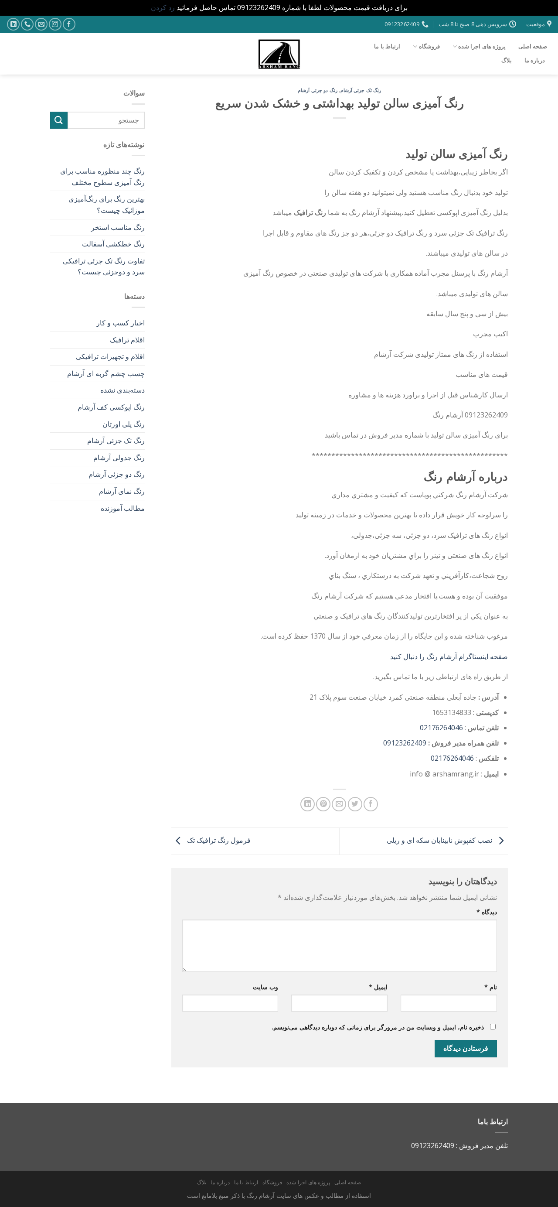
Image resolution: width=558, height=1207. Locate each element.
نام (490, 987)
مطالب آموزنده (123, 508)
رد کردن (163, 7)
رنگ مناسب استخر (118, 227)
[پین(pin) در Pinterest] (323, 804)
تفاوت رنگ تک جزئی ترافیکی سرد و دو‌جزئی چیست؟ (104, 266)
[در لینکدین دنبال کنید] (13, 24)
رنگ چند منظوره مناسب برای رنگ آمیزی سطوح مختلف (102, 176)
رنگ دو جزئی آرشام (317, 90)
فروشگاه (429, 46)
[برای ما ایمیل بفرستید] (41, 24)
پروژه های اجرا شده (482, 46)
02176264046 (441, 727)
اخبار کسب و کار (120, 323)
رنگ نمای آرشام (122, 491)
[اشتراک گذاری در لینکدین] (307, 804)
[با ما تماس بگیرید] (27, 24)
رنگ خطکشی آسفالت (113, 244)
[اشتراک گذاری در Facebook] (371, 804)
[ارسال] (59, 120)
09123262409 (404, 743)
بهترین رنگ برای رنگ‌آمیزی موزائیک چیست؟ (106, 204)
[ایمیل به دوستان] (339, 804)
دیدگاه (486, 912)
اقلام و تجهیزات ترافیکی (110, 356)
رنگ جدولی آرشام (119, 457)
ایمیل (378, 987)
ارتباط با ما (387, 46)
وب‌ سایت (265, 987)
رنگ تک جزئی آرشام (360, 90)
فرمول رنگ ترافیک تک (218, 840)
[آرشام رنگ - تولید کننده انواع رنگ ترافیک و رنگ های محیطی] (279, 54)
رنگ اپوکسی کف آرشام (111, 407)
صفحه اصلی (532, 46)
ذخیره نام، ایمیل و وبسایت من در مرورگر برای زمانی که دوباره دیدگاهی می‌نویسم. (378, 1027)
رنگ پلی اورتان (123, 424)
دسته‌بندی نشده (122, 390)
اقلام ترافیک (127, 340)
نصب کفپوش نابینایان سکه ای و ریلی (440, 840)
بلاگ (506, 60)
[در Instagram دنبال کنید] (55, 24)
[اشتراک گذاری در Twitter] (355, 804)
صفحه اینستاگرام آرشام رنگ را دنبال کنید (449, 656)
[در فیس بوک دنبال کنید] (69, 24)
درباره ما (534, 60)
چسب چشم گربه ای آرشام (106, 373)
